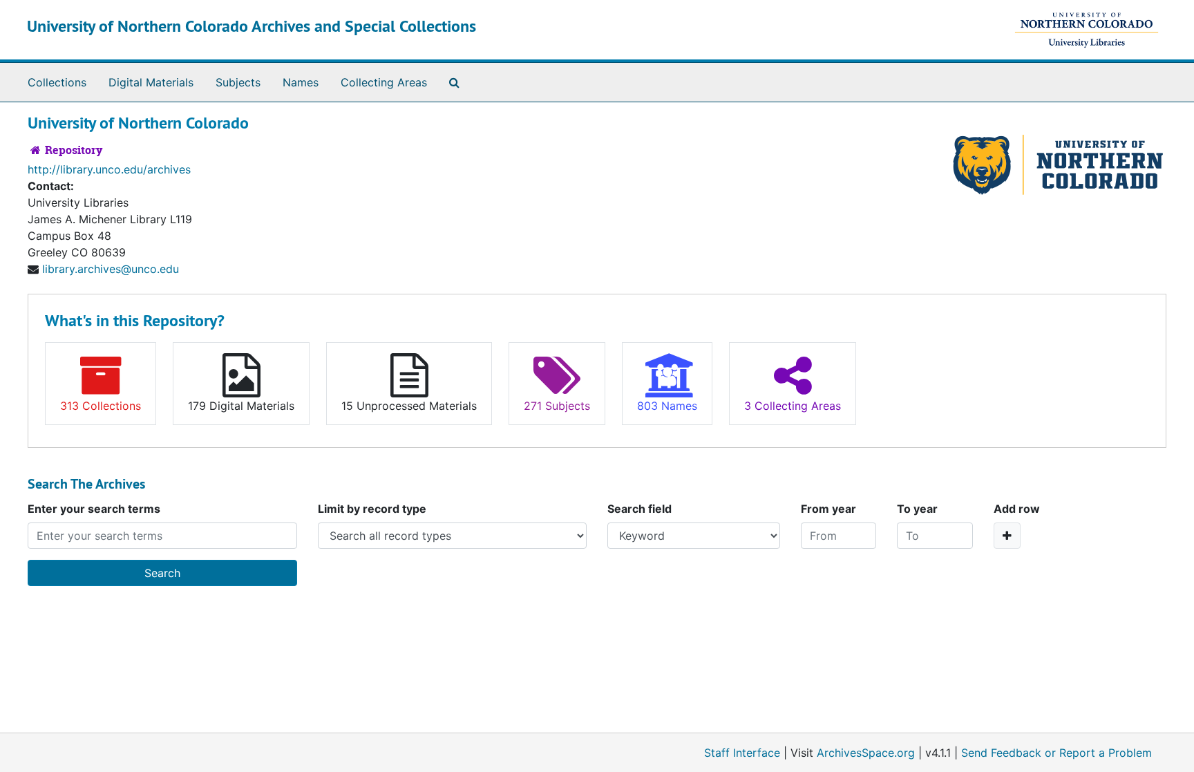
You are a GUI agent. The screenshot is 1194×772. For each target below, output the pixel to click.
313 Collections (100, 406)
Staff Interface (742, 753)
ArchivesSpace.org (866, 753)
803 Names (667, 406)
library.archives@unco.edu (110, 269)
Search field (639, 509)
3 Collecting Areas (792, 406)
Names (301, 82)
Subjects (238, 82)
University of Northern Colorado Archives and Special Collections (251, 26)
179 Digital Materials (241, 406)
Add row (1017, 509)
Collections (57, 82)
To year (917, 509)
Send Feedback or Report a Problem (1056, 753)
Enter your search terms (94, 509)
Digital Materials (150, 82)
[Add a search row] (1007, 535)
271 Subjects (557, 406)
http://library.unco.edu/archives (109, 169)
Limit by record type (372, 509)
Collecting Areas (384, 82)
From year (828, 509)
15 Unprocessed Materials (409, 406)
